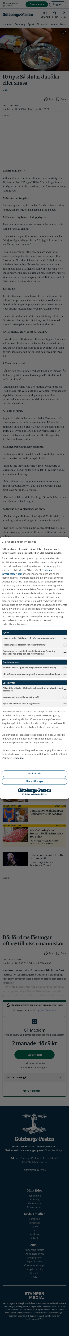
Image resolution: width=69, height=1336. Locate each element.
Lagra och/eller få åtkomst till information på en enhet (29, 638)
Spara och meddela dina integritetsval (21, 703)
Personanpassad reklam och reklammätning (24, 645)
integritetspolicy (14, 757)
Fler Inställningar (34, 781)
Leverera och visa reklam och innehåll (21, 697)
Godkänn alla (34, 773)
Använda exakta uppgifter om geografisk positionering (29, 667)
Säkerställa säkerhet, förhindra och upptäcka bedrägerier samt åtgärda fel (33, 689)
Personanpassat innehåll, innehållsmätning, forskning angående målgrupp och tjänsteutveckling (29, 652)
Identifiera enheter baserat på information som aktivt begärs (32, 674)
